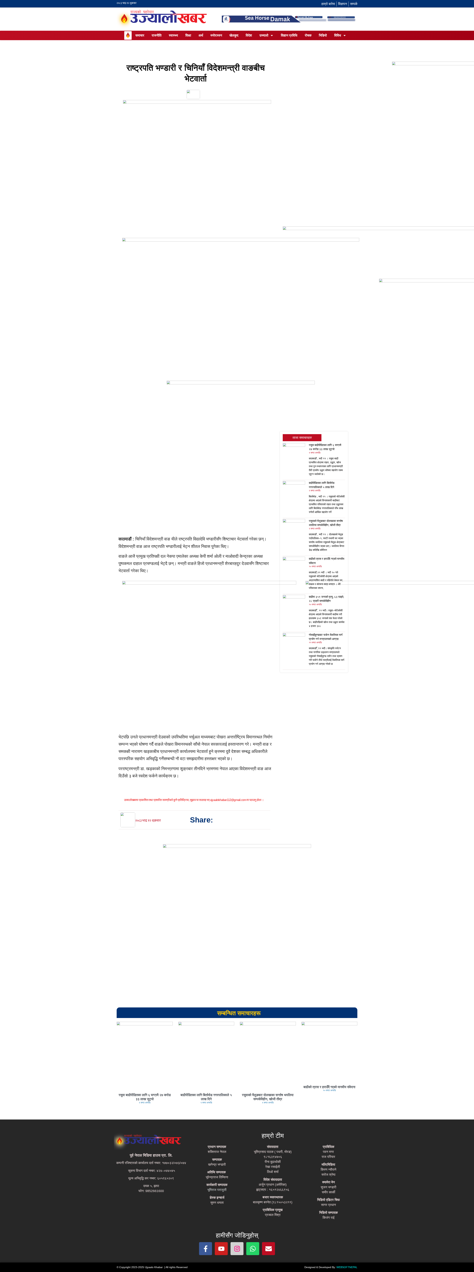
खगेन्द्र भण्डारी (217, 1164)
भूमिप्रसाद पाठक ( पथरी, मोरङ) (273, 1152)
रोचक (308, 35)
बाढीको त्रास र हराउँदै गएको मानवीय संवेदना (329, 1087)
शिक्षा (188, 35)
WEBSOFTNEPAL (346, 1267)
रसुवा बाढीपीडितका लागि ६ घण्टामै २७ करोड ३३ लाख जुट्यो (145, 1097)
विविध (337, 35)
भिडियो (323, 35)
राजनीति (156, 35)
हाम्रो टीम (273, 1135)
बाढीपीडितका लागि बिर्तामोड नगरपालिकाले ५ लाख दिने (206, 1097)
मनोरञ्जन (216, 35)
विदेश (249, 35)
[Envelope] (268, 1248)
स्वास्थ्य (173, 35)
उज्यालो (263, 35)
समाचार (139, 35)
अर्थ (200, 35)
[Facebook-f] (205, 1248)
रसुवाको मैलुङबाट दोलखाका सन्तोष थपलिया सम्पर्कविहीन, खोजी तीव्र (267, 1097)
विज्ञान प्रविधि (289, 35)
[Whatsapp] (252, 1248)
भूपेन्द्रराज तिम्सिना (217, 1177)
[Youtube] (221, 1248)
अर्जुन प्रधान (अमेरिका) (273, 1184)
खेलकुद (233, 35)
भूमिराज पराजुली (216, 1190)
